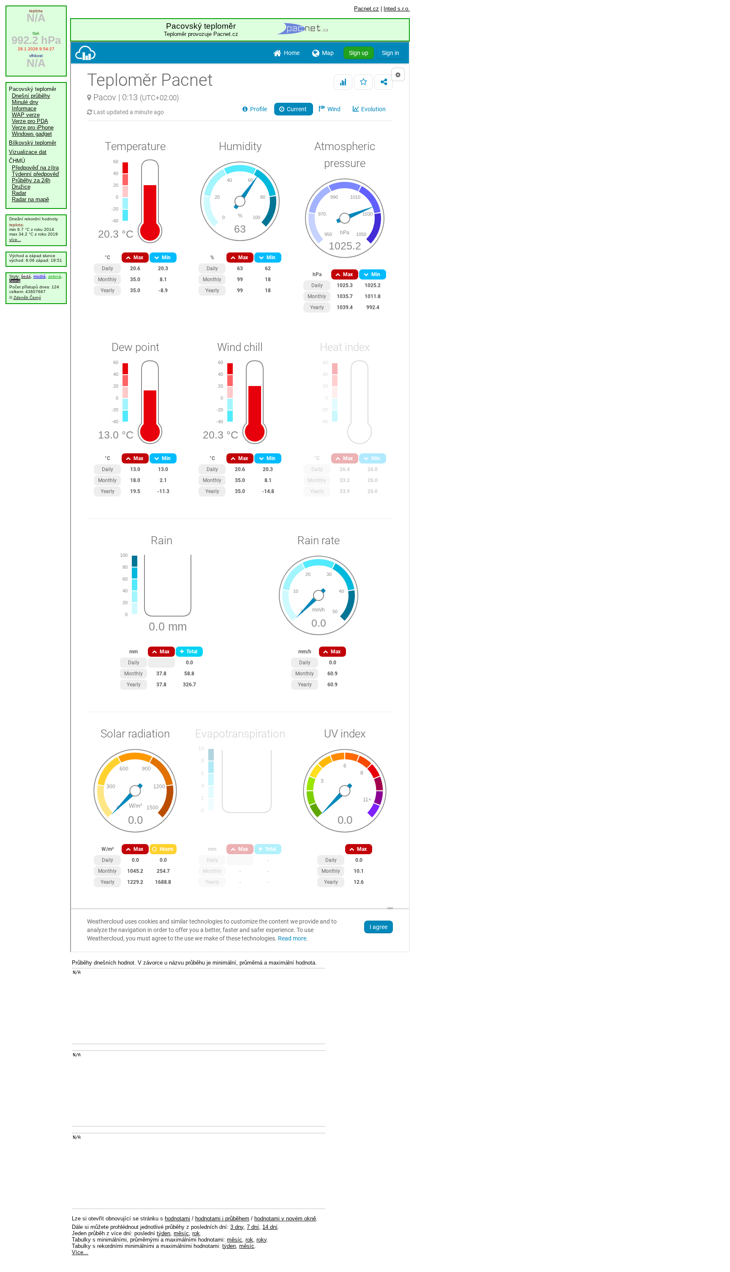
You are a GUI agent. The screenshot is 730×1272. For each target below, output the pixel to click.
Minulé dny (25, 102)
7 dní (253, 1227)
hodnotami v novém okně (285, 1218)
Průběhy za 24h (31, 180)
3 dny (236, 1227)
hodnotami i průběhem (222, 1218)
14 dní (270, 1227)
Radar (19, 193)
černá (14, 281)
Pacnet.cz (366, 8)
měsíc (181, 1233)
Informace (24, 108)
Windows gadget (32, 134)
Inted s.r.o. (397, 8)
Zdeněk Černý (27, 297)
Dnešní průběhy (31, 96)
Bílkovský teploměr (32, 143)
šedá (26, 276)
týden (163, 1233)
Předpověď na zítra (35, 167)
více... (15, 239)
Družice (21, 187)
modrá (39, 276)
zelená (54, 276)
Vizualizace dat (27, 152)
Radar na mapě (30, 199)
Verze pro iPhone (33, 127)
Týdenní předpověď (35, 174)
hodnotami (177, 1218)
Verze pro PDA (30, 121)
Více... (80, 1252)
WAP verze (26, 115)
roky (261, 1239)
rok (196, 1233)
